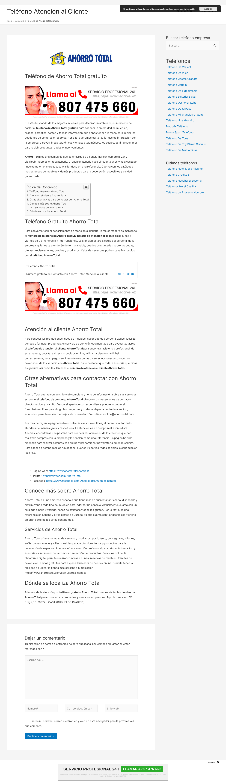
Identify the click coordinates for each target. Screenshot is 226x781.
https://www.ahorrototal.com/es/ (69, 471)
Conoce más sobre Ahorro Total (48, 203)
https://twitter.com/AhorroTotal (62, 476)
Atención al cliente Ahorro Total (48, 195)
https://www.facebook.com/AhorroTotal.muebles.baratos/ (81, 480)
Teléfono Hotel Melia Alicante (184, 168)
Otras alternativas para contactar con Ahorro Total (59, 199)
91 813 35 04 (126, 274)
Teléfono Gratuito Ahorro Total (47, 191)
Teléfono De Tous (177, 138)
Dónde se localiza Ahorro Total (48, 211)
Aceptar (208, 8)
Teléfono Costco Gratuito (181, 78)
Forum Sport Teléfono (180, 132)
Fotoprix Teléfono (177, 126)
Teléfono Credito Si (178, 174)
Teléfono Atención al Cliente (47, 11)
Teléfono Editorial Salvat (181, 96)
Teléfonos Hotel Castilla (181, 186)
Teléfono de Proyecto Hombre (185, 192)
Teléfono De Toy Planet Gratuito (186, 144)
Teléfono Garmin (176, 84)
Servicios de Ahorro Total (49, 207)
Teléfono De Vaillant (178, 67)
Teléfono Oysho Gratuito (181, 102)
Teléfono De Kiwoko (178, 108)
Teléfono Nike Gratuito (180, 120)
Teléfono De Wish (177, 73)
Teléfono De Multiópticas (181, 150)
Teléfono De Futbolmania (181, 90)
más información (187, 9)
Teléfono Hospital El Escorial (184, 180)
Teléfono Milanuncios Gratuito (185, 114)
